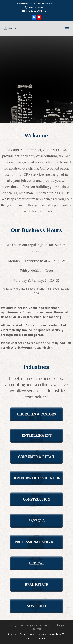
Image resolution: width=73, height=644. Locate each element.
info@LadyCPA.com (36, 11)
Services (11, 634)
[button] (67, 28)
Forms (22, 634)
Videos (42, 634)
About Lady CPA (57, 634)
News (32, 634)
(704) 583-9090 (36, 7)
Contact (28, 638)
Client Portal (42, 638)
